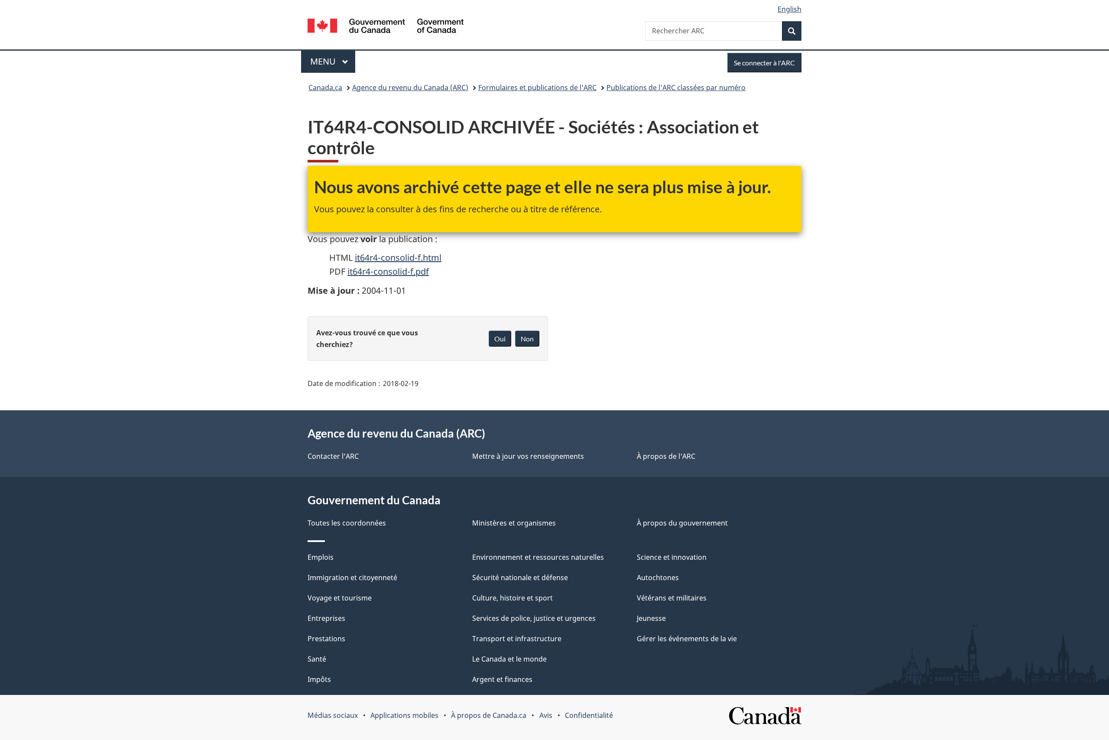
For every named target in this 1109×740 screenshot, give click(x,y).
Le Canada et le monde (509, 659)
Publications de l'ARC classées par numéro (676, 87)
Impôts (319, 679)
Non (527, 338)
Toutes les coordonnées (347, 523)
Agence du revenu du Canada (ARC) (410, 87)
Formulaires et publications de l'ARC (537, 87)
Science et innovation (672, 557)
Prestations (326, 638)
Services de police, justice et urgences (534, 618)
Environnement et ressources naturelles (538, 557)
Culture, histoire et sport (512, 598)
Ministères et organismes (514, 523)
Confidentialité (589, 715)
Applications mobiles (404, 715)
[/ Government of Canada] (386, 27)
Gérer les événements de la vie (687, 638)
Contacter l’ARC (333, 456)
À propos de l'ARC (666, 456)
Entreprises (326, 618)
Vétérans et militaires (672, 598)
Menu (332, 61)
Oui (500, 338)
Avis (545, 715)
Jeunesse (651, 618)
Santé (317, 659)
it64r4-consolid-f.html (398, 257)
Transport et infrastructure (516, 638)
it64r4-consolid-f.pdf (388, 271)
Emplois (321, 557)
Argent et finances (502, 679)
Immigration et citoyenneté (352, 577)
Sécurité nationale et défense (520, 577)
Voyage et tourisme (340, 598)
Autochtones (658, 577)
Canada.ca (325, 87)
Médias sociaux (333, 715)
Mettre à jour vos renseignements (528, 456)
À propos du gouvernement (682, 523)
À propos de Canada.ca (488, 715)
